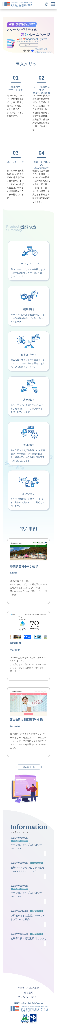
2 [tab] (28, 51)
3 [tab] (32, 51)
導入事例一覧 (29, 767)
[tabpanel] (28, 37)
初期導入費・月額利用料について (28, 938)
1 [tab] (24, 51)
